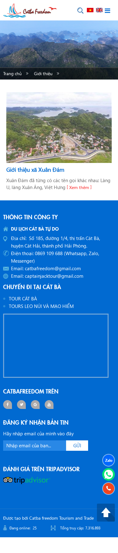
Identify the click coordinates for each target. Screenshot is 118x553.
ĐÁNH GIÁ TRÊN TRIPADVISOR (41, 468)
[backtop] (106, 512)
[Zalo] (108, 460)
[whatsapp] (108, 474)
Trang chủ (12, 73)
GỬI (77, 445)
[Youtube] (49, 404)
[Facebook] (7, 404)
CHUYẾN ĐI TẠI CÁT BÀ (32, 286)
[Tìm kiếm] (80, 11)
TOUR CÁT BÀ (23, 298)
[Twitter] (21, 404)
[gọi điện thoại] (108, 488)
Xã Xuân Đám (87, 86)
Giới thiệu (43, 73)
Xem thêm (79, 187)
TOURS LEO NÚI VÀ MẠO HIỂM (41, 306)
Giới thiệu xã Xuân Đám (35, 169)
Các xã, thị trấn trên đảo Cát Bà (33, 86)
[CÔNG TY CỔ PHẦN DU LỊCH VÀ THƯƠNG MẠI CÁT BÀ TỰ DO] (30, 10)
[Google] (35, 404)
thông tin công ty (30, 217)
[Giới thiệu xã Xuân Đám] (59, 127)
